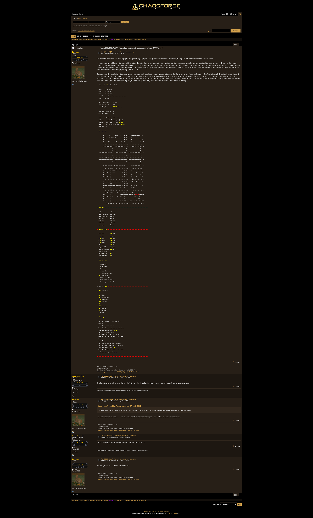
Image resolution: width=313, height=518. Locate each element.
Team (92, 37)
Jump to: (216, 504)
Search (85, 37)
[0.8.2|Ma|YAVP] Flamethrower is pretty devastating (117, 52)
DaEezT (111, 39)
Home (74, 37)
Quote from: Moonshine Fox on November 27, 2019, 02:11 (119, 406)
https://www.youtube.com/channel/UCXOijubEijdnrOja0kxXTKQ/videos (118, 372)
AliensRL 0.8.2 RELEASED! (86, 31)
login (79, 18)
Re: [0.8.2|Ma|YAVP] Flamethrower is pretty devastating (118, 376)
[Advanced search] (209, 31)
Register (104, 37)
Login (97, 37)
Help (79, 37)
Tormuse (75, 52)
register (85, 18)
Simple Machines (164, 511)
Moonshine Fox (78, 376)
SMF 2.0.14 (147, 511)
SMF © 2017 (155, 511)
